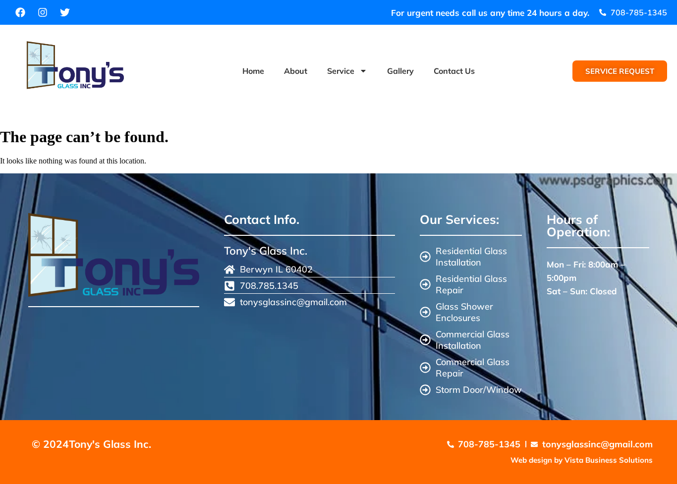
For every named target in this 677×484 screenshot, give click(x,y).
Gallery (400, 71)
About (295, 71)
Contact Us (454, 71)
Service (340, 71)
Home (253, 71)
